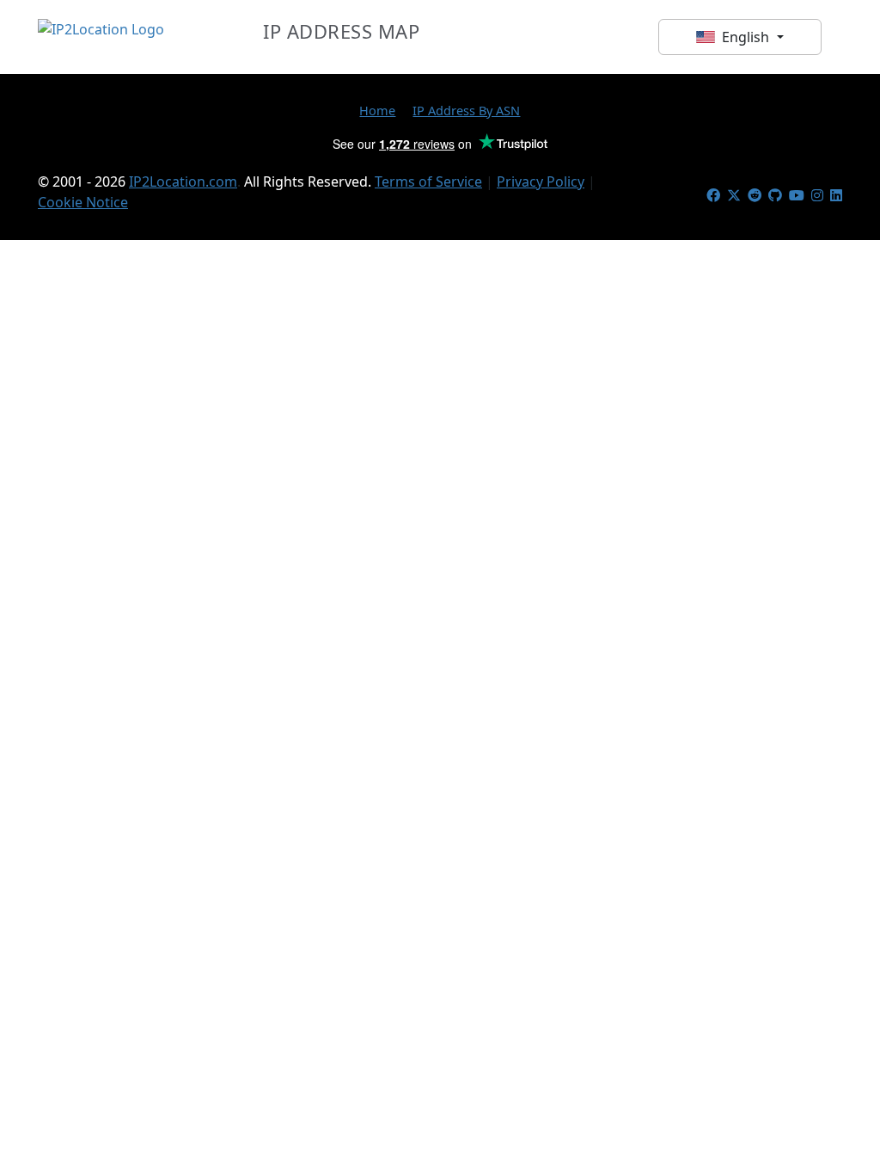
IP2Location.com (183, 181)
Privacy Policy (540, 181)
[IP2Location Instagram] (817, 195)
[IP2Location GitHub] (775, 195)
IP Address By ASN (466, 110)
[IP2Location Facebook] (713, 195)
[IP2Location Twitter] (734, 195)
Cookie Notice (83, 202)
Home (377, 110)
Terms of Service (428, 181)
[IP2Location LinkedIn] (836, 195)
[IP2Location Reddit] (754, 195)
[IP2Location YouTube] (796, 195)
